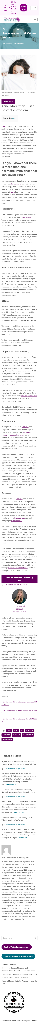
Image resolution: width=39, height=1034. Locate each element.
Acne (3, 126)
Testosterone (7, 739)
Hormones (16, 735)
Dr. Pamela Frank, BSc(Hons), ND (16, 44)
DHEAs (16, 731)
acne (13, 192)
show (13, 118)
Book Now (23, 7)
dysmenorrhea (16, 521)
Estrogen (29, 731)
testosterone (16, 184)
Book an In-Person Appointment (18, 956)
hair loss (24, 396)
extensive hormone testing (18, 568)
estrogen (25, 427)
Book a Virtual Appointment (16, 947)
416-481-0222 (5, 8)
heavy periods (19, 518)
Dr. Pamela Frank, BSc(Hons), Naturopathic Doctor (19, 608)
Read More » (11, 784)
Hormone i (6, 735)
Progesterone (28, 735)
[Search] (35, 8)
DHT (22, 731)
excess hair (32, 396)
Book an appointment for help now (19, 579)
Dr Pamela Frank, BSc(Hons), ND (16, 584)
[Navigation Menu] (35, 19)
